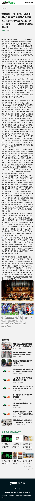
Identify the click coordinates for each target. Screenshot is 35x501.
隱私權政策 (14, 492)
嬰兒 (21, 320)
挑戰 (24, 323)
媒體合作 (27, 492)
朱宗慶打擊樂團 (9, 317)
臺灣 (11, 323)
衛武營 (4, 326)
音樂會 (4, 320)
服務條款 (8, 492)
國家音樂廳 (5, 323)
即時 (6, 8)
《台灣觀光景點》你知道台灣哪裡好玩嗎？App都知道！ (16, 445)
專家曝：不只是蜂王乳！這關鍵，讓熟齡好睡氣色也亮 (27, 445)
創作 (17, 320)
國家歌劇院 (11, 320)
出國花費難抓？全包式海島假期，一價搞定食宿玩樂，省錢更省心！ (27, 462)
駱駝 (21, 317)
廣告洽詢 (21, 492)
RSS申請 (27, 3)
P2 (2, 317)
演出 (17, 317)
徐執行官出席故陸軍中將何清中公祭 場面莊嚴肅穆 (5, 462)
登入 (32, 3)
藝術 (9, 326)
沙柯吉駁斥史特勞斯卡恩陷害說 (5, 445)
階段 (15, 323)
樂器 (20, 323)
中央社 (3, 30)
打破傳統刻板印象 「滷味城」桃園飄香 (17, 462)
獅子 (26, 317)
